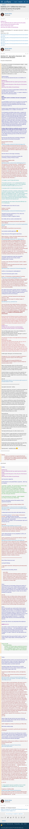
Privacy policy (17, 823)
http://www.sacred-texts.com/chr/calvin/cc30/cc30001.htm (13, 540)
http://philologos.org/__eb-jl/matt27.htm (9, 301)
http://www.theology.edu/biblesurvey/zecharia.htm (11, 525)
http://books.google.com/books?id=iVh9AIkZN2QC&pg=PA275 (14, 210)
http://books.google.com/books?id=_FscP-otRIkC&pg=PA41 (13, 239)
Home (25, 823)
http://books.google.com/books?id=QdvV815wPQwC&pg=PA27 (14, 677)
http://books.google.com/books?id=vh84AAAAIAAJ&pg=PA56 (13, 144)
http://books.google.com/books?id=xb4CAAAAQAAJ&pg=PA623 (14, 507)
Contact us (3, 823)
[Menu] (2, 2)
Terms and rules (10, 823)
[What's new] (24, 1)
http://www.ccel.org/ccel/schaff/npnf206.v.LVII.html (11, 277)
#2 (27, 53)
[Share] (26, 19)
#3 (27, 805)
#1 (27, 18)
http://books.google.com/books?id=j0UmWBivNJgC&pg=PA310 (14, 163)
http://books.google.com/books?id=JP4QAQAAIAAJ (11, 790)
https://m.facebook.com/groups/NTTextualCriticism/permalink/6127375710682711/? (14, 810)
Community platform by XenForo (12, 827)
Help (22, 823)
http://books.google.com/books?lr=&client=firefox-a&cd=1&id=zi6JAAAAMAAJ (11, 745)
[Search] (27, 1)
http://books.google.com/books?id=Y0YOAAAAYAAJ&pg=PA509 (14, 268)
